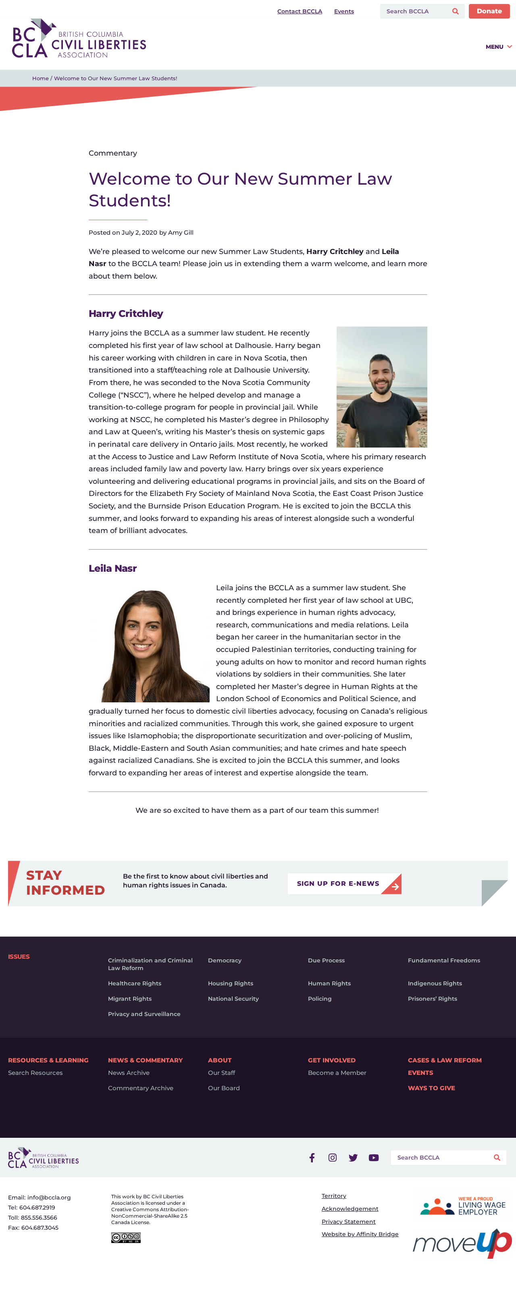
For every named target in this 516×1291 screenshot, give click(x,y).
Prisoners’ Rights (432, 998)
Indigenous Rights (435, 983)
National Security (233, 998)
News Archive (129, 1073)
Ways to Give (431, 1088)
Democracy (224, 960)
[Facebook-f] (312, 1157)
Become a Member (337, 1073)
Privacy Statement (349, 1221)
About (220, 1060)
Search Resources (35, 1073)
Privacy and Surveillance (144, 1014)
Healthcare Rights (134, 983)
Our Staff (221, 1073)
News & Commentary (145, 1060)
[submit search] (456, 11)
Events (420, 1073)
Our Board (224, 1088)
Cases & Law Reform (445, 1060)
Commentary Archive (140, 1088)
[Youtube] (373, 1157)
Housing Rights (230, 983)
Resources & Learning (48, 1060)
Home (40, 78)
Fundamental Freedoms (444, 960)
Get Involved (332, 1060)
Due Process (326, 960)
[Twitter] (353, 1157)
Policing (320, 998)
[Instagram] (332, 1157)
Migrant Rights (130, 998)
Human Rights (329, 983)
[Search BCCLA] (412, 11)
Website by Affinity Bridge (360, 1234)
